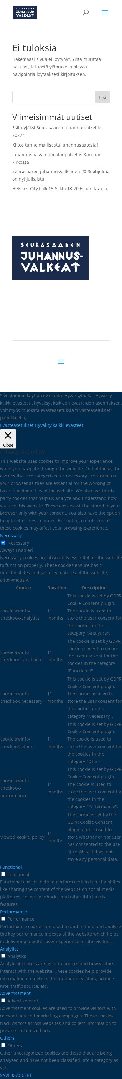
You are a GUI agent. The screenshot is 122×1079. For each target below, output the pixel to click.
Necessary (18, 543)
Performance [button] (13, 912)
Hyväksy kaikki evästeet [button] (59, 425)
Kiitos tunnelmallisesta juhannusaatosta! (55, 145)
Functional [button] (11, 867)
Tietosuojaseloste (90, 327)
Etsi (102, 97)
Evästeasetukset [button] (16, 425)
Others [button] (7, 1038)
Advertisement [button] (15, 993)
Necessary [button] (11, 535)
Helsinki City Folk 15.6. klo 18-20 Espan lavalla (59, 189)
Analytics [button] (9, 949)
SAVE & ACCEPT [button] (16, 1075)
